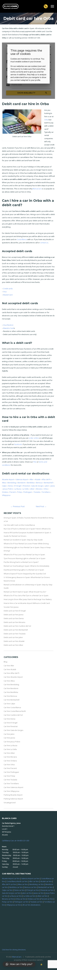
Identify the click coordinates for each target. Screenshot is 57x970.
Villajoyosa (6, 495)
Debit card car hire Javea (13, 614)
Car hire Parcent (10, 768)
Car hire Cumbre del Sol (13, 715)
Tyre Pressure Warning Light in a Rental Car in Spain (24, 558)
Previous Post (18, 506)
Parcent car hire (47, 899)
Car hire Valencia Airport (13, 787)
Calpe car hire (7, 890)
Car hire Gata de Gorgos (13, 730)
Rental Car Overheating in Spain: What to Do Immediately (26, 566)
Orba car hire (21, 899)
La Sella (25, 489)
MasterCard (7, 295)
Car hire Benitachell (11, 700)
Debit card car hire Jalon (13, 637)
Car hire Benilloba (11, 692)
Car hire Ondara (10, 760)
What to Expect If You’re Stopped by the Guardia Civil (25, 573)
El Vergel (17, 486)
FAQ (34, 462)
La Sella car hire (29, 896)
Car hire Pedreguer (11, 772)
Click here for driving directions (14, 950)
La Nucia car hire (15, 896)
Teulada (37, 492)
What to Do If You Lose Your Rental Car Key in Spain (24, 554)
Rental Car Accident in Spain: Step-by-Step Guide (23, 540)
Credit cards (8, 288)
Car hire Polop (9, 776)
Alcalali (37, 479)
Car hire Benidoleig (11, 684)
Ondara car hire (34, 899)
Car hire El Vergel (10, 722)
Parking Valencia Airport (13, 799)
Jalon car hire (27, 893)
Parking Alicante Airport (13, 795)
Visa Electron (8, 325)
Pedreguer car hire (21, 902)
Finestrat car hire (47, 890)
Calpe (4, 486)
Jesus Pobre (8, 489)
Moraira (39, 489)
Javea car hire (39, 893)
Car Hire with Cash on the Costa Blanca (19, 525)
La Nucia (17, 489)
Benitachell (48, 482)
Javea (53, 486)
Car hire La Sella (10, 749)
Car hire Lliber (9, 753)
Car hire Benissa (10, 696)
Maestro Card (8, 328)
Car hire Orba (9, 764)
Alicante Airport (8, 479)
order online (34, 438)
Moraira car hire (8, 899)
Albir (31, 479)
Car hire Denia (9, 719)
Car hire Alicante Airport (13, 677)
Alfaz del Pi (46, 479)
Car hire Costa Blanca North (15, 711)
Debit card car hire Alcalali (14, 641)
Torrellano (46, 492)
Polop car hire (7, 902)
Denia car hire (19, 890)
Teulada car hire (36, 902)
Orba (46, 119)
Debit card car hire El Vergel (15, 611)
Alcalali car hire (46, 881)
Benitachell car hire (45, 887)
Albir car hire (34, 881)
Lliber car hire (42, 896)
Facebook (18, 444)
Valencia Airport (22, 479)
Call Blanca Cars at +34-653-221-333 (15, 841)
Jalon (47, 486)
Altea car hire (23, 884)
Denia (10, 486)
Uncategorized (10, 802)
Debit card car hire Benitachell (16, 630)
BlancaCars (37, 188)
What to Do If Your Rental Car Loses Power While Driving (26, 543)
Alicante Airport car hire (11, 878)
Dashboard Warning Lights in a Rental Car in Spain (24, 570)
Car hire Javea (9, 738)
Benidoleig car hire (36, 884)
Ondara (5, 492)
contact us (44, 242)
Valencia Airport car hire (30, 878)
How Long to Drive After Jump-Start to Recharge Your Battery (28, 599)
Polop (19, 492)
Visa (4, 291)
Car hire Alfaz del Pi (11, 673)
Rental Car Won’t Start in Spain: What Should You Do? (25, 592)
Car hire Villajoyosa (11, 791)
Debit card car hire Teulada (14, 633)
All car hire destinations (31, 905)
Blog (5, 662)
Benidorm (21, 482)
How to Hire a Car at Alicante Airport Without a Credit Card (27, 603)
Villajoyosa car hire (14, 905)
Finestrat (26, 486)
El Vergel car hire (32, 890)
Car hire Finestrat (10, 726)
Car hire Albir (9, 665)
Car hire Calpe (9, 703)
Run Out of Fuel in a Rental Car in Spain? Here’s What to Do (27, 529)
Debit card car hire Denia (14, 618)
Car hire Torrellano (11, 783)
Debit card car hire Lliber (13, 645)
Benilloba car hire (16, 887)
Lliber (32, 489)
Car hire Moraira (10, 757)
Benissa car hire (30, 887)
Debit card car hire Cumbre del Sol (17, 626)
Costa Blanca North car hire (17, 881)
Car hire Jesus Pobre (12, 741)
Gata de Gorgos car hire (11, 893)
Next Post (41, 506)
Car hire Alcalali (10, 669)
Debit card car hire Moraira (14, 622)
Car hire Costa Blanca (12, 707)
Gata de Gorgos (37, 486)
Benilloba (30, 482)
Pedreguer (27, 492)
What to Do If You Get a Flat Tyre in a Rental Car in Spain (26, 595)
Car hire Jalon (9, 734)
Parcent (13, 492)
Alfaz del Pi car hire (9, 884)
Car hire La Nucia (10, 745)
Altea (4, 482)
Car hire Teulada (10, 779)
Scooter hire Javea (11, 607)
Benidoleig (12, 482)
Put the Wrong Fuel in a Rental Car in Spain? (21, 562)
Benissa (39, 482)
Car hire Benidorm (11, 688)
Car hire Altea (9, 681)
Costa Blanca (22, 239)
